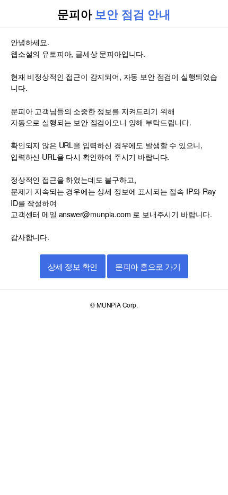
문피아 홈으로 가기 (147, 266)
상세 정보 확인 (73, 266)
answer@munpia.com (95, 213)
